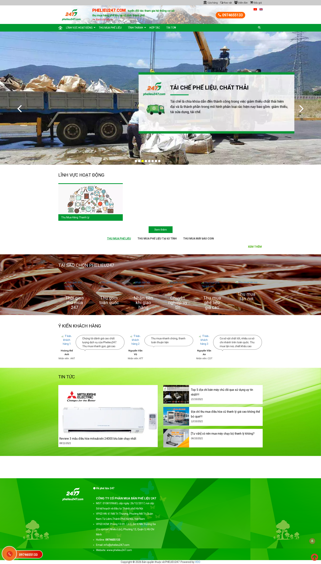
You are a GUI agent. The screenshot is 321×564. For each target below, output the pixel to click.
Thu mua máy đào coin (198, 238)
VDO (197, 561)
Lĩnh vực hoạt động (79, 27)
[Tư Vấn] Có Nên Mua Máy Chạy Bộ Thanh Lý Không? (222, 433)
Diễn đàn (243, 2)
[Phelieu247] (71, 14)
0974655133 (232, 15)
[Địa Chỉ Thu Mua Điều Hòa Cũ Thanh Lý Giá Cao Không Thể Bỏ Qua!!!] (176, 416)
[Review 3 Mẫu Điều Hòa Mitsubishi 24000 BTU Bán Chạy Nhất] (108, 415)
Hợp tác (154, 27)
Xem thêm (160, 229)
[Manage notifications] (312, 541)
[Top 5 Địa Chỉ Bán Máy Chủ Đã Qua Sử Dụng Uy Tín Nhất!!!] (176, 393)
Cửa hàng (212, 2)
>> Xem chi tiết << (102, 19)
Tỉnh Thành (135, 27)
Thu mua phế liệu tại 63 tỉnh (157, 238)
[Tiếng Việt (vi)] (255, 9)
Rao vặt (227, 2)
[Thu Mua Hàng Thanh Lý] (90, 198)
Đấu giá (257, 2)
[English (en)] (261, 9)
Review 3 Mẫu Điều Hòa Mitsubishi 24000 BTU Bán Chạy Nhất (97, 438)
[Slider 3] (160, 98)
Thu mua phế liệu (110, 27)
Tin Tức (171, 27)
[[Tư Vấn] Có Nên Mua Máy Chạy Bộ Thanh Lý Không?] (176, 437)
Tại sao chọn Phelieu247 (86, 265)
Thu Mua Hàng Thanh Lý (75, 217)
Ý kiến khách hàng (79, 326)
